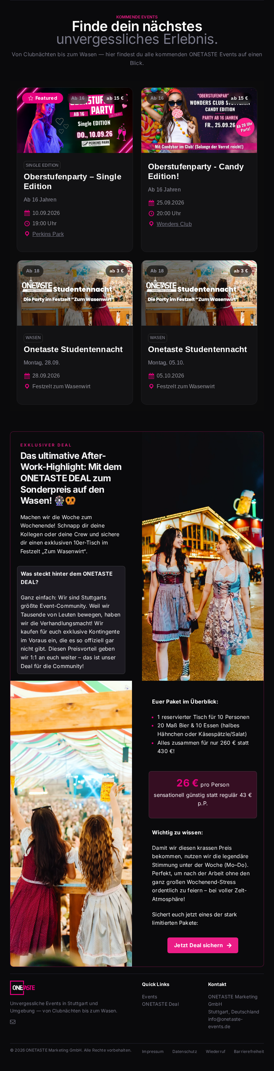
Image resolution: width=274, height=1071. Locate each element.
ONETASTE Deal (160, 1004)
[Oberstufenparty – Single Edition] (75, 170)
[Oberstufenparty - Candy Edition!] (199, 170)
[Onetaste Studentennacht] (75, 332)
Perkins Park (48, 234)
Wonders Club (174, 224)
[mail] (12, 1021)
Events (149, 996)
